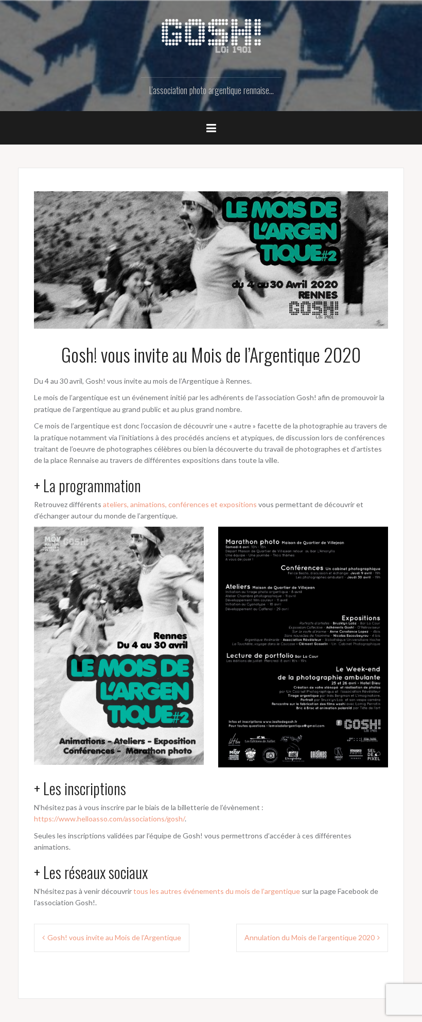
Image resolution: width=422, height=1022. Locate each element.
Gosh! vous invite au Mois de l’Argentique (114, 937)
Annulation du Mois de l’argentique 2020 (309, 937)
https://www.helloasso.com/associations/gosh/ (109, 818)
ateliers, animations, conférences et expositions (180, 504)
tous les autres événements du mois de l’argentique (216, 891)
